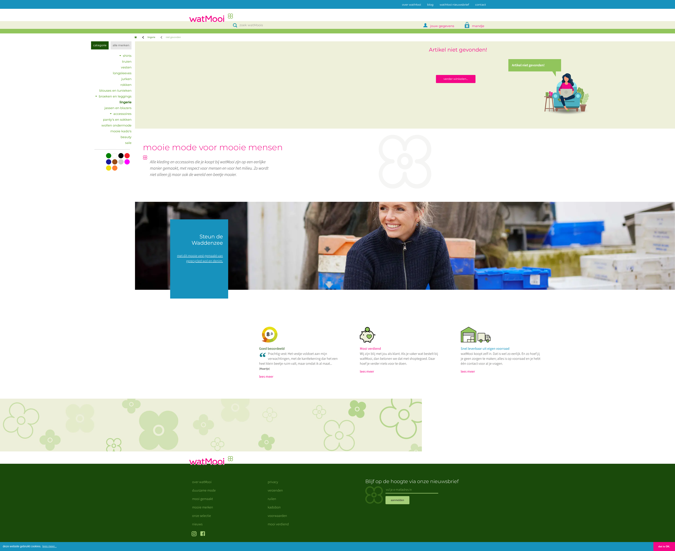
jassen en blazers (117, 108)
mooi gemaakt (202, 498)
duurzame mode (204, 490)
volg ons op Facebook (203, 534)
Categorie (100, 45)
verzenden (275, 490)
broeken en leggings (115, 96)
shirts (127, 56)
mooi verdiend (278, 524)
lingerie (151, 37)
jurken (126, 79)
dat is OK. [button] (664, 546)
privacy (273, 482)
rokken (125, 85)
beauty (126, 137)
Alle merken (121, 45)
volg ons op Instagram (195, 534)
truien (126, 62)
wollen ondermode (116, 125)
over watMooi (411, 4)
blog (430, 4)
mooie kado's (120, 131)
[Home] (135, 37)
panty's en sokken (117, 120)
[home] (211, 18)
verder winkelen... (455, 79)
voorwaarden (277, 515)
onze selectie (201, 515)
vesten (126, 67)
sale (128, 143)
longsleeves (122, 73)
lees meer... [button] (49, 546)
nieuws (197, 524)
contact (480, 4)
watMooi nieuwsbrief (454, 4)
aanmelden (397, 500)
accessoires (122, 114)
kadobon (274, 507)
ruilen (272, 498)
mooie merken (202, 507)
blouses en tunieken (115, 91)
